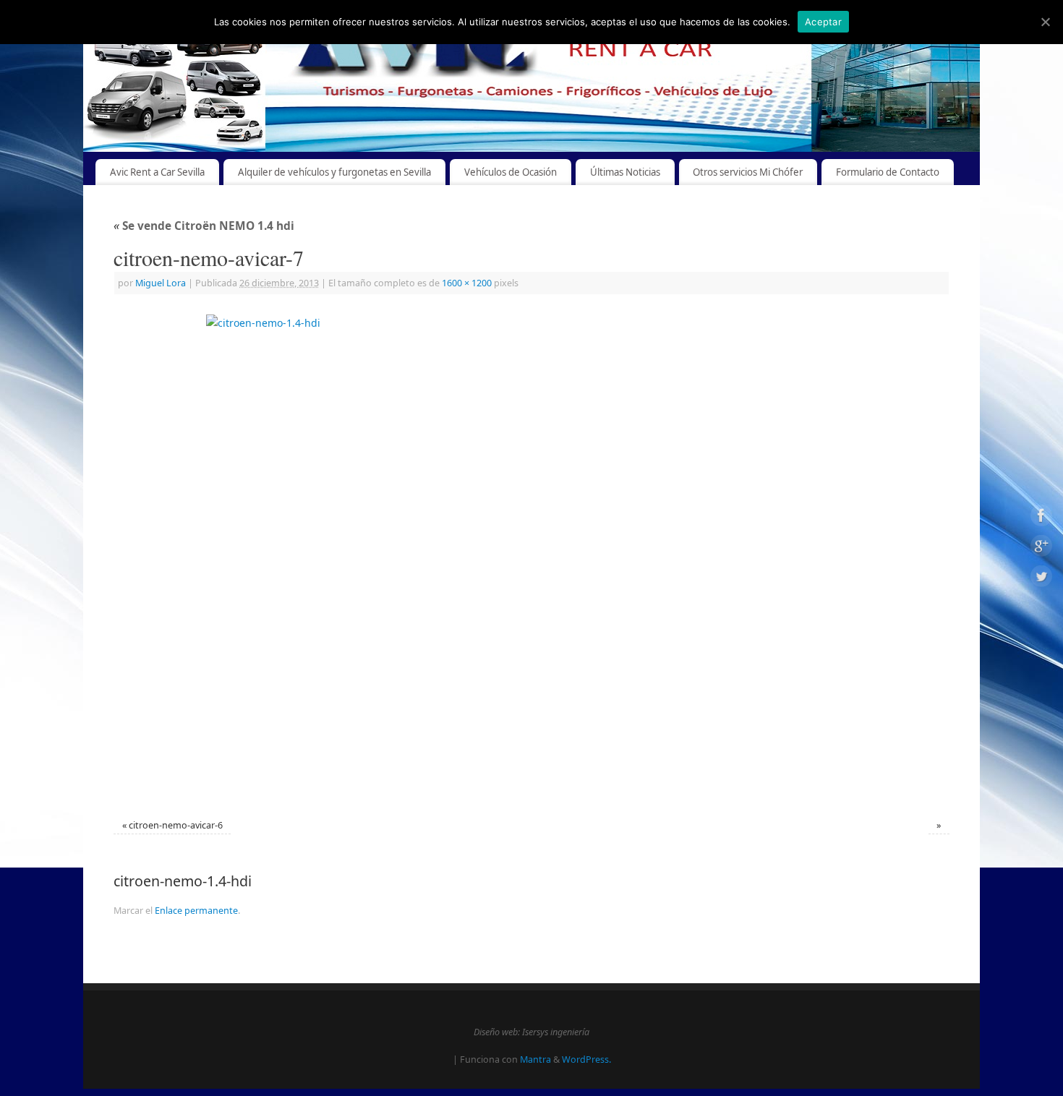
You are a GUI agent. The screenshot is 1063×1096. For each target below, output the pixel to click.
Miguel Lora (160, 283)
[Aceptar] (1045, 21)
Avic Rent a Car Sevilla (157, 172)
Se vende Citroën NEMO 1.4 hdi (204, 226)
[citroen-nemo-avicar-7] (531, 558)
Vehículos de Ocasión (510, 172)
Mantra (535, 1059)
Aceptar (823, 21)
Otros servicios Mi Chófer (748, 172)
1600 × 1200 (467, 283)
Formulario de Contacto (887, 172)
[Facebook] (1041, 518)
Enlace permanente (196, 910)
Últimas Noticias (625, 172)
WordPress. (586, 1059)
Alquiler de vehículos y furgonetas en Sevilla (334, 172)
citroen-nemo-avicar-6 (176, 825)
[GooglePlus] (1041, 548)
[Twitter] (1041, 578)
